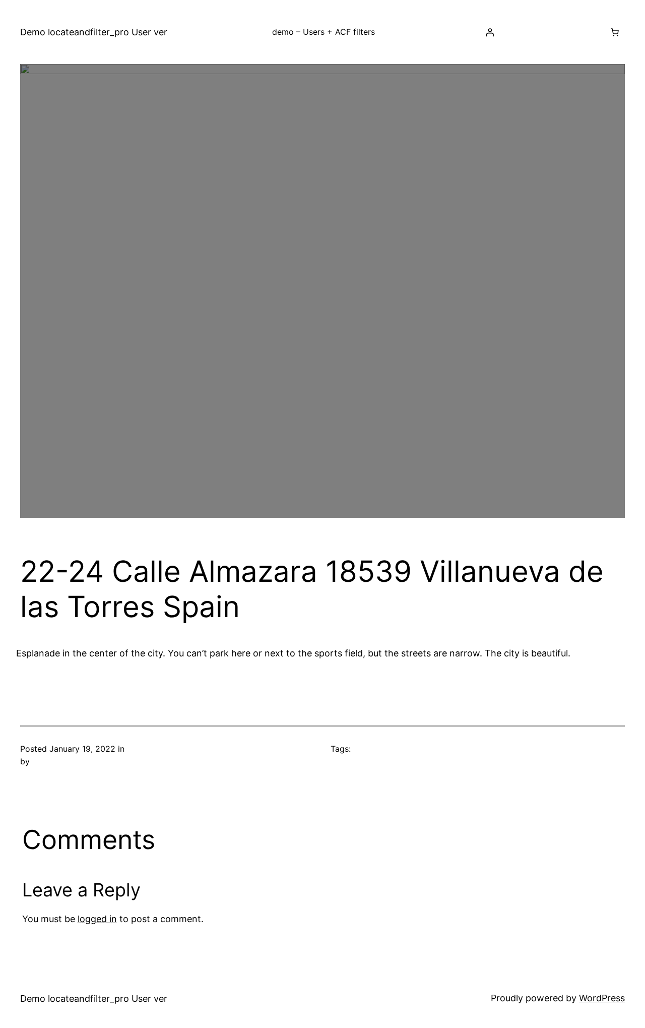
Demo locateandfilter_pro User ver (93, 32)
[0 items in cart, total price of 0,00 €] (615, 32)
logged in (97, 919)
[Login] (490, 32)
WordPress (602, 998)
